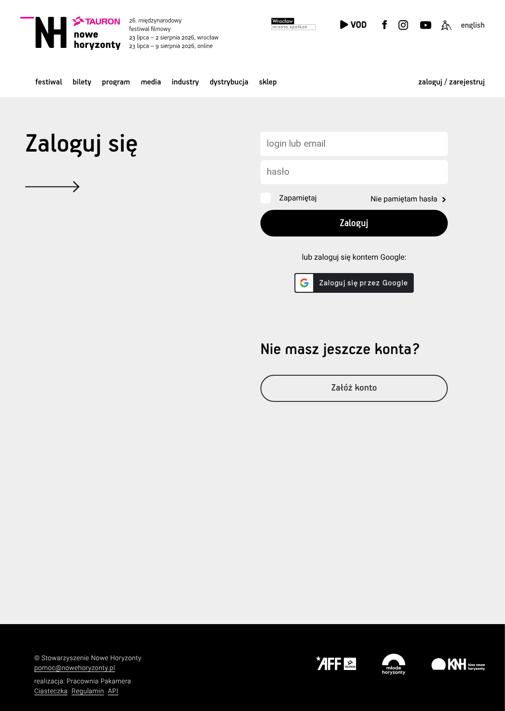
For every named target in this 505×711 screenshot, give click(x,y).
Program (116, 82)
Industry (185, 82)
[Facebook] (384, 31)
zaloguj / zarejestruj (451, 82)
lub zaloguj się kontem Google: (354, 257)
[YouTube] (425, 31)
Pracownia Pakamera (99, 681)
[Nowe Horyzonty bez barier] (446, 31)
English (473, 25)
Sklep (268, 82)
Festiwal (49, 82)
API (113, 691)
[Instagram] (403, 31)
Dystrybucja (229, 82)
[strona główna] (131, 33)
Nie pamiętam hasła (403, 199)
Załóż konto (354, 388)
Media (151, 82)
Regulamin (88, 691)
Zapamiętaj (298, 198)
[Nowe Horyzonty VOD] (353, 25)
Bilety (81, 82)
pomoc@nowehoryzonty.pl (74, 668)
